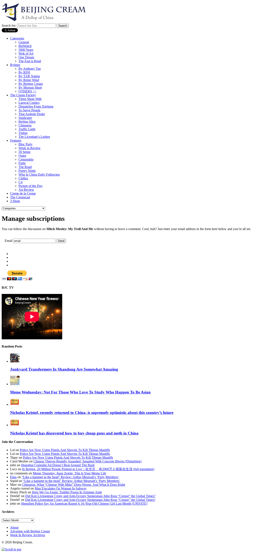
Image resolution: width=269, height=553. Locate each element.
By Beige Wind (28, 80)
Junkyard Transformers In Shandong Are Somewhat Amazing (64, 369)
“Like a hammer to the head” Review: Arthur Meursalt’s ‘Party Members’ (70, 477)
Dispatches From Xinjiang (35, 106)
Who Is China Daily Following (39, 174)
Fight (21, 163)
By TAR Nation (29, 76)
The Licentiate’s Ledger (34, 136)
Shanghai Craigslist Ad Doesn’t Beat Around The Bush (58, 465)
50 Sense (24, 152)
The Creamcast (20, 197)
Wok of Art (25, 53)
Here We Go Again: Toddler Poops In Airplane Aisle (67, 492)
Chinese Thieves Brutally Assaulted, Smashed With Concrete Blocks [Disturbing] (87, 461)
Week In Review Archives (27, 535)
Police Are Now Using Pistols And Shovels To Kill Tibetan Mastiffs (65, 450)
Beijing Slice (27, 121)
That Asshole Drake (31, 114)
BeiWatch (25, 46)
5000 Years (25, 49)
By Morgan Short (30, 87)
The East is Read (29, 61)
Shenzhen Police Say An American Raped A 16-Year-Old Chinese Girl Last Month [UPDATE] (84, 503)
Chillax (23, 178)
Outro (22, 155)
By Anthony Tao (29, 68)
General (23, 42)
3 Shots (15, 201)
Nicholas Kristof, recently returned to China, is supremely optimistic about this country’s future (91, 412)
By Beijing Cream (30, 84)
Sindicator (25, 118)
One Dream (26, 57)
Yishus (23, 133)
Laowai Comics (29, 102)
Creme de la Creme (23, 193)
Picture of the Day (30, 186)
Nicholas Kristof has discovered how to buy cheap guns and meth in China (74, 433)
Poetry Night (27, 170)
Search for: (9, 25)
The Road (25, 167)
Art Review (26, 189)
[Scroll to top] (11, 549)
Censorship (25, 159)
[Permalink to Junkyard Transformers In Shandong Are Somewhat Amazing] (15, 361)
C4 (20, 182)
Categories (17, 38)
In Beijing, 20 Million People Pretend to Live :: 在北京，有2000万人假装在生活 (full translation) (88, 469)
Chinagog (25, 125)
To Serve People (29, 110)
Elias (13, 477)
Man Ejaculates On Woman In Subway (61, 488)
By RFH (24, 72)
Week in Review (29, 148)
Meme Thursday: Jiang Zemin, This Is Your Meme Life (69, 473)
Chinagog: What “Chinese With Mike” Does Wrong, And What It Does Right (73, 484)
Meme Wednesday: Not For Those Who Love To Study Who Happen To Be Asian (80, 392)
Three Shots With (30, 99)
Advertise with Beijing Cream (30, 531)
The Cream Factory (23, 95)
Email (8, 240)
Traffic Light (26, 129)
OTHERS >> (27, 91)
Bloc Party (25, 144)
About (14, 527)
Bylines (15, 65)
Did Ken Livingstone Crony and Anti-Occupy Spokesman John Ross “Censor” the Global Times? (90, 496)
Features (15, 140)
